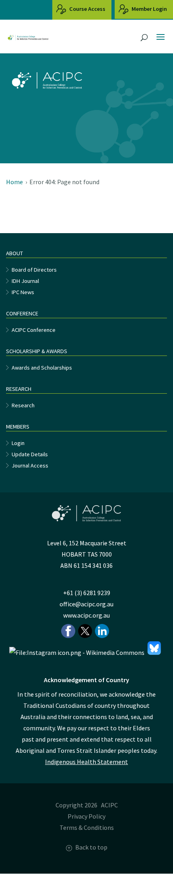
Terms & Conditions (87, 827)
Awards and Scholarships (42, 367)
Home (14, 182)
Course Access (86, 8)
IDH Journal (25, 281)
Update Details (30, 454)
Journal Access (30, 465)
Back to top (91, 847)
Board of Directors (34, 269)
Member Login (148, 8)
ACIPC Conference (34, 329)
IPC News (23, 292)
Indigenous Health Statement (86, 762)
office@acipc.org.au (86, 604)
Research (23, 405)
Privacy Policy (86, 816)
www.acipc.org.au (86, 615)
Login (18, 443)
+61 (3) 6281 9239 (86, 593)
